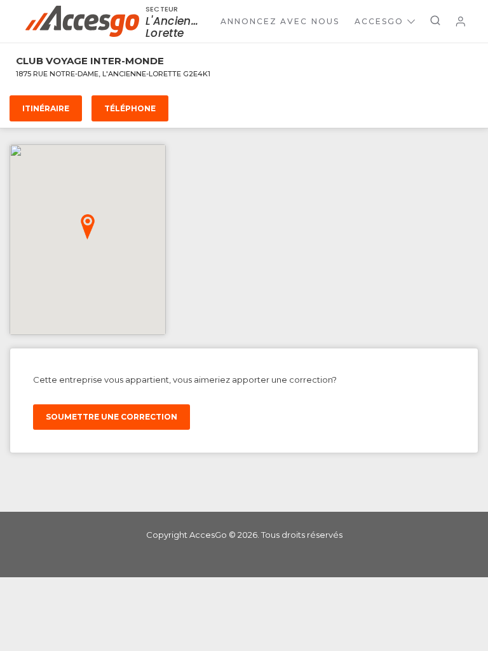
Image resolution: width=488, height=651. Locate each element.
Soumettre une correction (111, 416)
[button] (87, 227)
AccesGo (379, 21)
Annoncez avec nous (279, 21)
